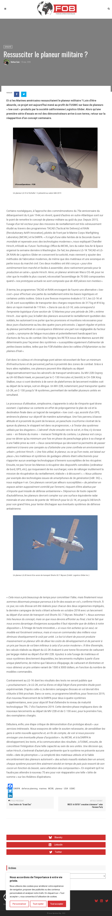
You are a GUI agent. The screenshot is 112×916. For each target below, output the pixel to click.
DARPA (16, 788)
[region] (38, 891)
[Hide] (9, 800)
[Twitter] (10, 790)
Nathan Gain (15, 61)
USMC (72, 788)
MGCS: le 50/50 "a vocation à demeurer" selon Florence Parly (85, 805)
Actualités (8, 47)
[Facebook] (10, 786)
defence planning (30, 788)
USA (66, 788)
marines (43, 788)
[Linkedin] (10, 795)
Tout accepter (56, 904)
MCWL (51, 788)
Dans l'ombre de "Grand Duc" (20, 804)
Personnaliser (19, 904)
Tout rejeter (38, 904)
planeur (58, 788)
